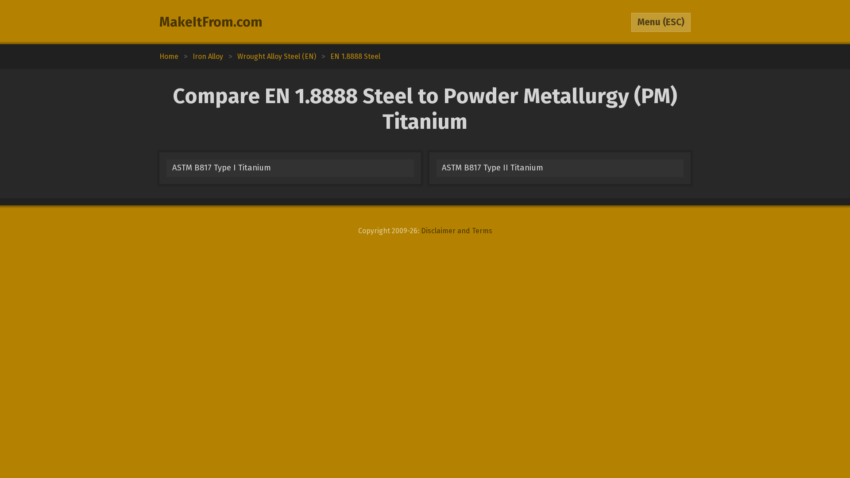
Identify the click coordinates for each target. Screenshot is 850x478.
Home (168, 56)
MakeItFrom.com (211, 22)
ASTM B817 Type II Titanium (492, 168)
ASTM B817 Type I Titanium (221, 168)
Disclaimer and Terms (456, 231)
